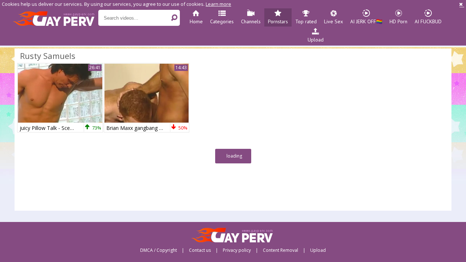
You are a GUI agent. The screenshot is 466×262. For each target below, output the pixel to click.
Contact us (200, 250)
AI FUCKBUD (428, 21)
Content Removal (280, 250)
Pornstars (278, 21)
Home (196, 21)
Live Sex (333, 21)
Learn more (218, 4)
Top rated (306, 21)
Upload (316, 39)
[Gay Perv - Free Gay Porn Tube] (55, 18)
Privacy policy (237, 250)
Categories (222, 21)
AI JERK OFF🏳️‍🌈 (366, 21)
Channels (251, 21)
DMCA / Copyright (158, 250)
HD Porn (398, 21)
